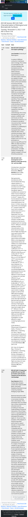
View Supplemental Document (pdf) (19, 498)
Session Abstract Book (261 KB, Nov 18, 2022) (9, 37)
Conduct (21, 514)
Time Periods (5, 41)
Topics (12, 41)
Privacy (16, 514)
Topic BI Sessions (22, 39)
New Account (8, 5)
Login (6, 8)
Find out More (17, 15)
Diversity (14, 516)
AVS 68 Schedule (19, 41)
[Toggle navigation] (3, 6)
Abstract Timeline (11, 39)
